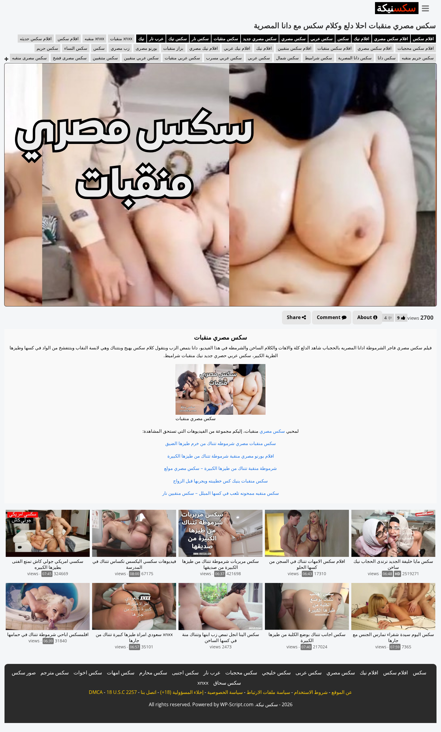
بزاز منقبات (173, 48)
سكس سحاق (227, 682)
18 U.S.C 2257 (121, 692)
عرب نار (156, 38)
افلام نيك (361, 38)
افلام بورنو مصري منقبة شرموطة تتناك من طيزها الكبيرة (220, 456)
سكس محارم (153, 672)
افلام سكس (423, 38)
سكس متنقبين (105, 58)
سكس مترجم (54, 672)
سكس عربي (321, 38)
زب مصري (120, 48)
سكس (343, 38)
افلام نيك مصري (203, 48)
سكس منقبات (226, 38)
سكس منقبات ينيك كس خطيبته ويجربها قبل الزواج (220, 481)
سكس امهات (120, 672)
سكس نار (200, 38)
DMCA (96, 692)
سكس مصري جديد (260, 38)
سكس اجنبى (185, 672)
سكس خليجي (276, 672)
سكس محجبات (241, 672)
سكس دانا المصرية (355, 58)
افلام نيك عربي (237, 48)
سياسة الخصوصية (225, 692)
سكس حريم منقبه (418, 58)
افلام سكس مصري (391, 38)
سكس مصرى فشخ (70, 58)
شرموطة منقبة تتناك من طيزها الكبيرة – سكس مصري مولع (220, 468)
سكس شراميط (318, 58)
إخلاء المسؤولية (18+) (181, 692)
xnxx (202, 682)
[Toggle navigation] (427, 7)
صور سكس (24, 672)
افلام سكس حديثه (36, 38)
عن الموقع (342, 692)
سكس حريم (47, 48)
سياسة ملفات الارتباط (268, 692)
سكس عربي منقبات (182, 58)
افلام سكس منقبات (334, 48)
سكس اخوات (88, 672)
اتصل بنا (148, 692)
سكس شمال (287, 58)
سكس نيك (177, 38)
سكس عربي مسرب (224, 58)
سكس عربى (309, 672)
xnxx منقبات (121, 38)
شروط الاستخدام (311, 692)
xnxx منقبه (94, 38)
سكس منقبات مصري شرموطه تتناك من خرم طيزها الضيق (220, 443)
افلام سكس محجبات (416, 48)
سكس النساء (75, 48)
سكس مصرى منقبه (29, 58)
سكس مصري (293, 38)
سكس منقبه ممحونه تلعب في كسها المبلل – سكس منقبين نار (220, 493)
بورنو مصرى (146, 48)
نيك (141, 38)
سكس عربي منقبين (141, 58)
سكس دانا (387, 58)
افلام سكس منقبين (294, 48)
